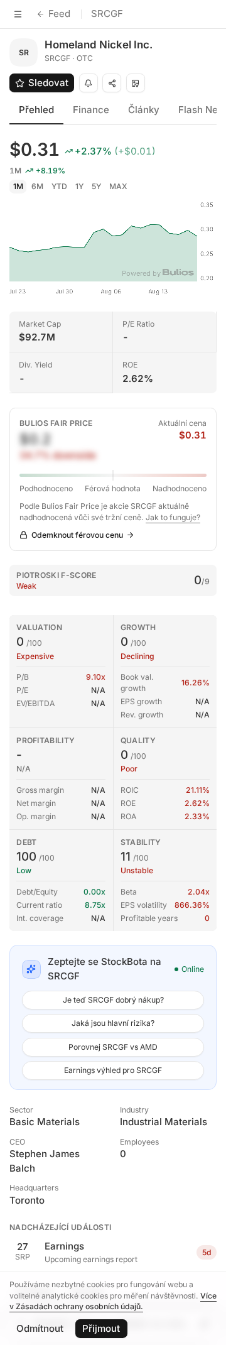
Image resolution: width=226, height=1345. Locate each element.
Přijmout (101, 1328)
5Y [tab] (96, 186)
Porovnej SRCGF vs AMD (113, 1047)
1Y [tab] (79, 186)
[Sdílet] (111, 83)
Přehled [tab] (36, 110)
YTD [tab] (59, 186)
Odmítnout (39, 1328)
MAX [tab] (118, 186)
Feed (59, 13)
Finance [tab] (91, 110)
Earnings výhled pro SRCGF (113, 1070)
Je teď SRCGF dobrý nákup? (113, 1000)
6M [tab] (37, 186)
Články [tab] (143, 110)
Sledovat (48, 83)
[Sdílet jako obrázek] (135, 83)
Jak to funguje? (173, 517)
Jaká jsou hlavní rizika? (113, 1023)
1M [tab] (18, 186)
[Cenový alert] (88, 83)
